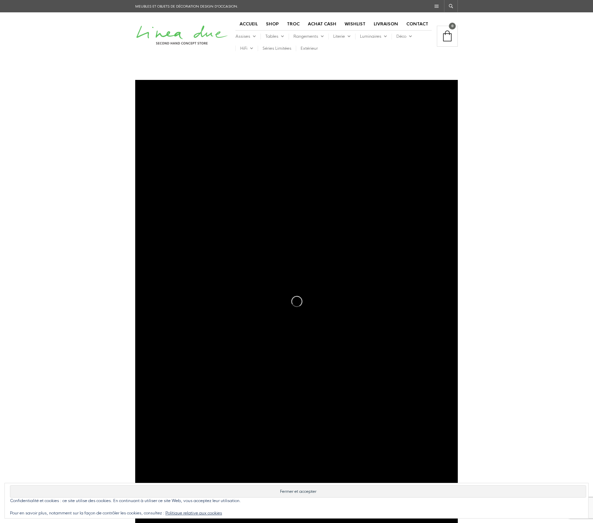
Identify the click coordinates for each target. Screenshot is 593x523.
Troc (293, 24)
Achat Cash (322, 24)
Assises (242, 36)
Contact (417, 24)
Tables (271, 36)
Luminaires (370, 36)
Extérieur (309, 48)
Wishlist (355, 24)
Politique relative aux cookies (193, 513)
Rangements (305, 36)
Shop (272, 24)
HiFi (243, 48)
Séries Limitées (277, 48)
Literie (339, 36)
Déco (401, 36)
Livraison (386, 24)
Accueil (249, 24)
